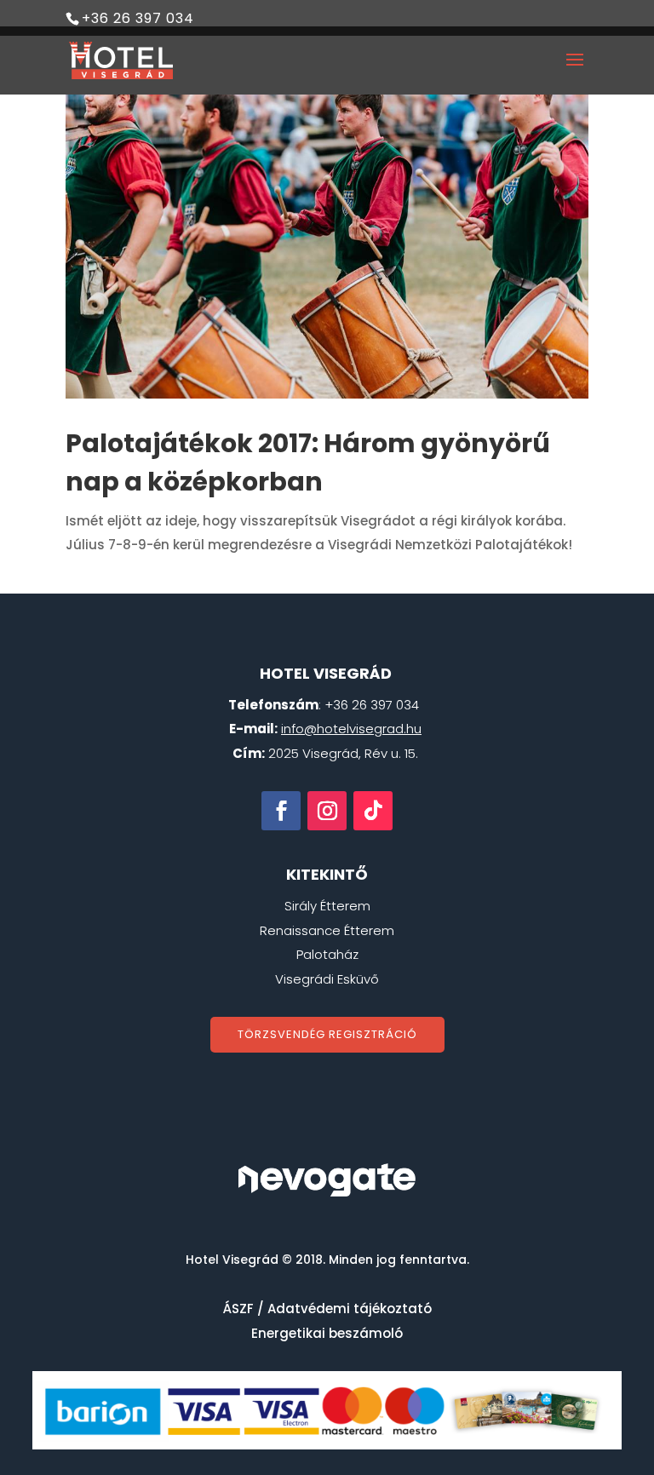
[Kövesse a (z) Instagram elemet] (327, 810)
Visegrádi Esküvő (327, 979)
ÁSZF (238, 1308)
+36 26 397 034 (138, 18)
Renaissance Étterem (327, 930)
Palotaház (327, 954)
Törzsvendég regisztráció (327, 1034)
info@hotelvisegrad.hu (351, 729)
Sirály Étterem (327, 906)
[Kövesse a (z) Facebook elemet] (281, 810)
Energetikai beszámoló (327, 1333)
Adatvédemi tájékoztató (349, 1308)
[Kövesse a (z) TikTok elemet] (373, 810)
